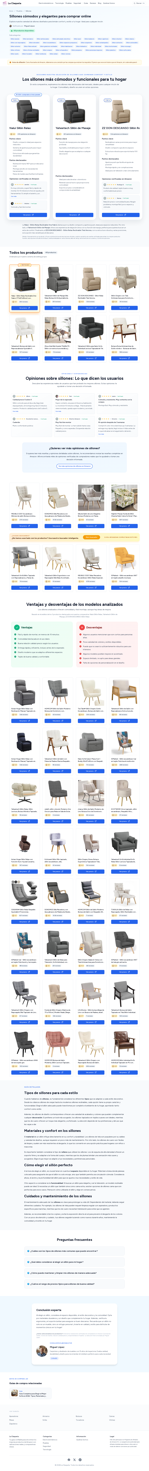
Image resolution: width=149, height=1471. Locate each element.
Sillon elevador (34, 42)
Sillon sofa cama (125, 50)
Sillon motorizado (111, 46)
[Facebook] (69, 1459)
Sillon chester (117, 39)
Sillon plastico (111, 50)
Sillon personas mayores (94, 50)
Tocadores (80, 1420)
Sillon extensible (132, 42)
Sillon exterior (15, 46)
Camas (112, 1416)
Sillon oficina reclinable (31, 50)
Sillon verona (65, 54)
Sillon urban (54, 54)
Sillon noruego (126, 46)
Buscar (140, 3)
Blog (99, 3)
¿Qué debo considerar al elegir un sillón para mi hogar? (56, 1262)
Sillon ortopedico (62, 50)
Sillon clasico (129, 39)
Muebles (68, 3)
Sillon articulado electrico (61, 39)
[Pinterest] (80, 1459)
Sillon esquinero (86, 42)
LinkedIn (54, 1358)
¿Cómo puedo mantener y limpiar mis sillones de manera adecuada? (63, 1273)
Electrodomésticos (46, 3)
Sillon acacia (15, 39)
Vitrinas (112, 1420)
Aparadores (13, 1416)
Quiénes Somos (109, 3)
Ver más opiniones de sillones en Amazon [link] (75, 466)
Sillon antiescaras (43, 39)
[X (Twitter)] (74, 1459)
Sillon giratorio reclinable (48, 46)
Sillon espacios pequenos (68, 42)
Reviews (93, 3)
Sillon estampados (102, 42)
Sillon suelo (15, 54)
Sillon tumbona (41, 54)
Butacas (79, 1416)
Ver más (14, 196)
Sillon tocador (27, 54)
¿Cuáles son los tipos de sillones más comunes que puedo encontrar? (64, 1251)
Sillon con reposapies (18, 42)
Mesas (11, 1420)
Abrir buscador (91, 537)
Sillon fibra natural (30, 46)
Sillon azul (77, 39)
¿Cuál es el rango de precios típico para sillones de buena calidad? (62, 1284)
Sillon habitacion (66, 46)
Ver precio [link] (27, 215)
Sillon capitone (103, 39)
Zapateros (13, 1424)
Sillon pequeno (76, 50)
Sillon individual (96, 46)
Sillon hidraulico (81, 46)
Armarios (46, 1416)
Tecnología (59, 3)
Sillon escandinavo (49, 42)
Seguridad (77, 3)
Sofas (45, 1420)
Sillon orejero (47, 50)
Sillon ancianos (28, 39)
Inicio (11, 11)
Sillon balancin (89, 39)
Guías (86, 3)
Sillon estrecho (117, 42)
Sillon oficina (15, 50)
